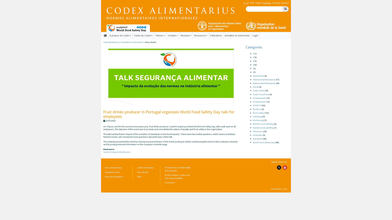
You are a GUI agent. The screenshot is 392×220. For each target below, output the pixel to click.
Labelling (257, 116)
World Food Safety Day (263, 142)
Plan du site (142, 172)
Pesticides (257, 135)
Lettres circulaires (145, 167)
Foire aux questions (114, 176)
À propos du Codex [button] (119, 35)
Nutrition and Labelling (263, 124)
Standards (258, 138)
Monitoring (258, 120)
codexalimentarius (111, 42)
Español (285, 3)
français (267, 3)
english (258, 3)
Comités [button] (172, 35)
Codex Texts (258, 90)
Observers (258, 131)
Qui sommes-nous (113, 167)
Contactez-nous (112, 172)
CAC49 (256, 87)
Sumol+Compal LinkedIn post (116, 152)
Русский (276, 3)
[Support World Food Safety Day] (128, 28)
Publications (216, 35)
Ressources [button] (199, 35)
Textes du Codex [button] (142, 35)
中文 (252, 3)
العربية (246, 3)
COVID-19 (257, 105)
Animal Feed (258, 76)
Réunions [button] (185, 35)
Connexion (170, 182)
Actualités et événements (237, 35)
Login (255, 35)
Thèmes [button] (159, 35)
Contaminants (259, 98)
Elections (257, 109)
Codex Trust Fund (261, 94)
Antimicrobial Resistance (264, 79)
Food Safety (258, 113)
